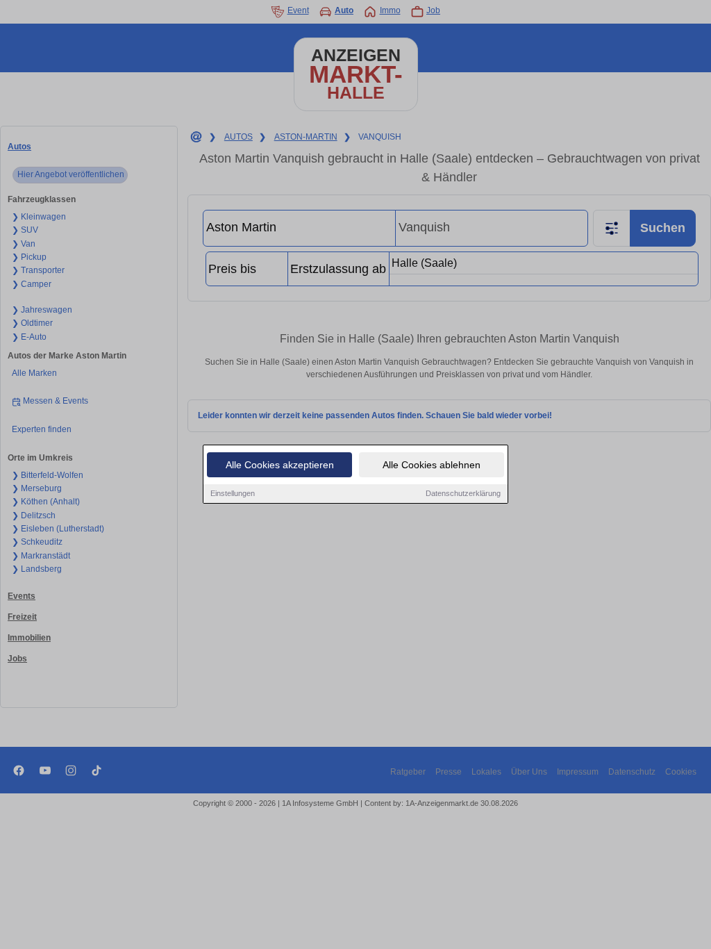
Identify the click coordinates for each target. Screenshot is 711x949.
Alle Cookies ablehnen (431, 464)
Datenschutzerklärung (463, 493)
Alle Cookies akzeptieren (280, 464)
